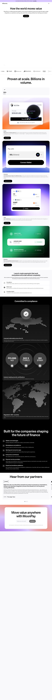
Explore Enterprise (8, 265)
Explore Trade (7, 223)
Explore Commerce (8, 181)
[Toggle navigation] (49, 3)
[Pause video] (4, 65)
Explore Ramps (7, 137)
